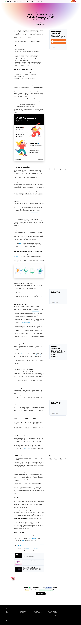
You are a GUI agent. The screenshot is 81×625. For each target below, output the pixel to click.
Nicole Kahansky (41, 24)
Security (35, 1)
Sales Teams (36, 611)
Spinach (23, 540)
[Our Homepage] (8, 1)
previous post (28, 548)
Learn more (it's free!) (40, 593)
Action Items (22, 612)
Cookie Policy (21, 620)
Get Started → (53, 298)
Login (70, 1)
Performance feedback (45, 590)
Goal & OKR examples (31, 538)
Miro (28, 315)
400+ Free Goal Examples (52, 611)
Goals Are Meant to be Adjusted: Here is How (31, 560)
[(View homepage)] (30, 588)
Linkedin (42, 543)
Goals (27, 590)
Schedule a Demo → (54, 46)
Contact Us (7, 613)
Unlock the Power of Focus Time (29, 567)
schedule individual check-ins (36, 354)
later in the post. (34, 212)
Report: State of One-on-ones (52, 613)
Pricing (32, 1)
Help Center (8, 615)
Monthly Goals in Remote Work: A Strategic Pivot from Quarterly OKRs (33, 554)
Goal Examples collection (27, 322)
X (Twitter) (18, 545)
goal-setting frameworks (22, 72)
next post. (36, 548)
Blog (6, 611)
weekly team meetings (25, 448)
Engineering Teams (37, 613)
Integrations (27, 1)
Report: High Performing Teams (53, 615)
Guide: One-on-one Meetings (52, 612)
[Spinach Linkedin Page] (74, 620)
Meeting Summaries (23, 611)
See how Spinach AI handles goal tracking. (33, 337)
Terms (16, 620)
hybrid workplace (35, 311)
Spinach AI (21, 243)
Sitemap (14, 620)
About (7, 612)
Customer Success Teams (38, 612)
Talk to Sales (40, 1)
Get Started (73, 1)
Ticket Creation (22, 613)
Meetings (49, 588)
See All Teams (36, 615)
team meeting (23, 353)
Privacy (18, 620)
